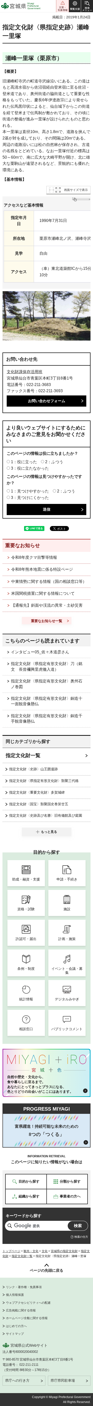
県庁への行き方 (17, 1380)
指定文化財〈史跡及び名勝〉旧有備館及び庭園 (45, 815)
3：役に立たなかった (30, 468)
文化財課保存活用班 (24, 372)
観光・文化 (31, 1251)
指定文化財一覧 (23, 755)
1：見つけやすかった (30, 491)
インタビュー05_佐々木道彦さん (40, 652)
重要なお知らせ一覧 (46, 621)
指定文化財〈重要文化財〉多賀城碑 (37, 792)
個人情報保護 (15, 1295)
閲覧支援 (75, 6)
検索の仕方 (81, 1236)
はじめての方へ (16, 1326)
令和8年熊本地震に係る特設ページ (42, 569)
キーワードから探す (23, 1216)
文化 (45, 1251)
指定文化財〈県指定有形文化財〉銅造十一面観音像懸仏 (46, 701)
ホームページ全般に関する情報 (27, 1318)
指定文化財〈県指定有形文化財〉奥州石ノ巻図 (46, 684)
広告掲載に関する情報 (21, 1310)
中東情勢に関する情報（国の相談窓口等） (49, 581)
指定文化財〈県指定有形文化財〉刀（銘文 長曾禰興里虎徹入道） (46, 666)
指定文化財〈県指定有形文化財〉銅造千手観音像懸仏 (46, 718)
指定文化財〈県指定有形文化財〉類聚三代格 (44, 781)
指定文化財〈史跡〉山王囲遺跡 (33, 769)
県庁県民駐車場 (63, 1380)
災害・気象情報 (62, 6)
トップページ (11, 1251)
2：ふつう (54, 462)
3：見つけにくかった (30, 497)
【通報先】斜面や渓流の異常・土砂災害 (47, 605)
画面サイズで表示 (76, 190)
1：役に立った (24, 462)
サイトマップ (15, 1334)
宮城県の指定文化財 (64, 1251)
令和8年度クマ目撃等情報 (34, 557)
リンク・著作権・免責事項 (24, 1287)
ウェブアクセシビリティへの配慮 (28, 1302)
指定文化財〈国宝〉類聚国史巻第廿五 (38, 804)
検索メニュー (87, 6)
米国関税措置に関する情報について (43, 593)
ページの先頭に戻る (46, 1270)
